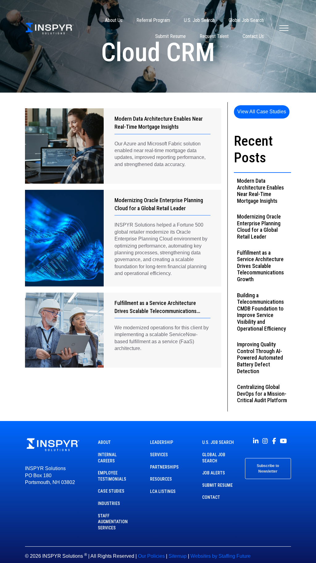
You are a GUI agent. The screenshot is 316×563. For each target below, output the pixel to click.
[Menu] (284, 28)
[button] (261, 111)
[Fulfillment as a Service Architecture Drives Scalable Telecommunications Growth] (64, 330)
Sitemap (177, 556)
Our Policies (151, 556)
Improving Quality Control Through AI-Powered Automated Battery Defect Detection (260, 357)
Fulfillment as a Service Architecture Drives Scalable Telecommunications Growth (155, 311)
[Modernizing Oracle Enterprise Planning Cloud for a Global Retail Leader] (64, 238)
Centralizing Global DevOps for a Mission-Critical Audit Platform (262, 393)
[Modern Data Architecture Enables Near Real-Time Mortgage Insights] (64, 146)
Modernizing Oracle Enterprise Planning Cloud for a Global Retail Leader (259, 226)
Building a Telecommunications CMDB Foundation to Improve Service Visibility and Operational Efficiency (261, 312)
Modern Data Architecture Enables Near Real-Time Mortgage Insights (260, 190)
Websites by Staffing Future (220, 556)
